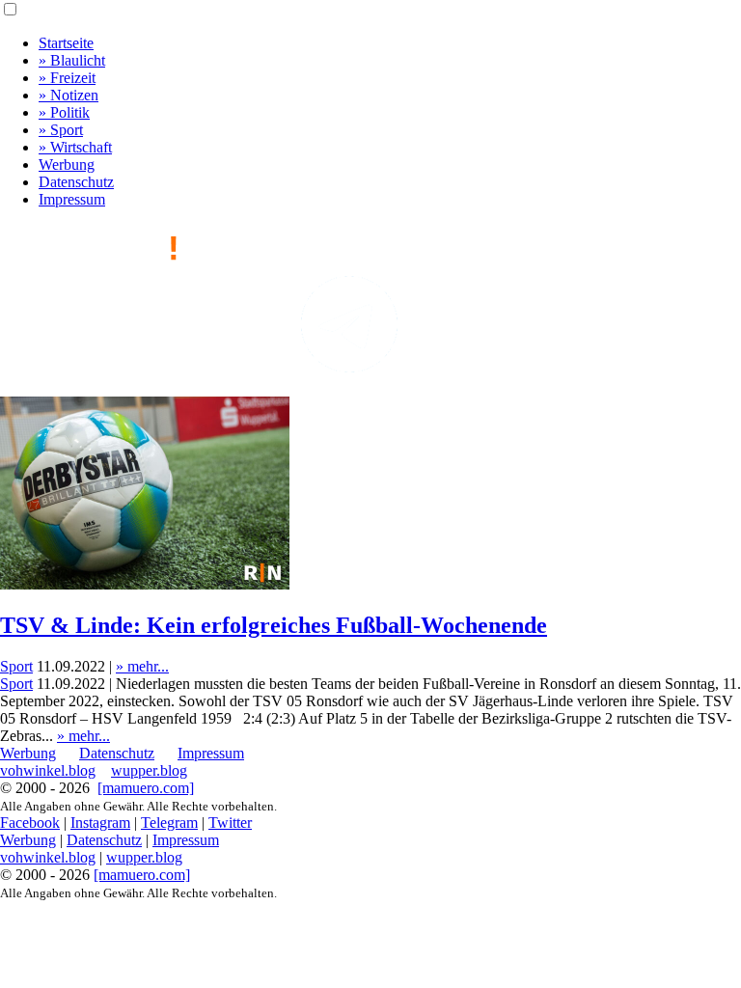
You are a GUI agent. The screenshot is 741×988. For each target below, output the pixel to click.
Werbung (67, 164)
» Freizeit (67, 77)
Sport (16, 666)
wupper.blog (149, 770)
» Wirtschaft (75, 147)
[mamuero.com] (145, 788)
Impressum (72, 199)
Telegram (169, 822)
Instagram (100, 822)
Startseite (66, 43)
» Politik (64, 112)
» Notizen (68, 95)
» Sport (61, 130)
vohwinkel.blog (48, 770)
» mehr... (142, 666)
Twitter (230, 822)
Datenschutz (76, 182)
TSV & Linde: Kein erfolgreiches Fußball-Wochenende (273, 625)
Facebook (30, 822)
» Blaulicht (72, 60)
